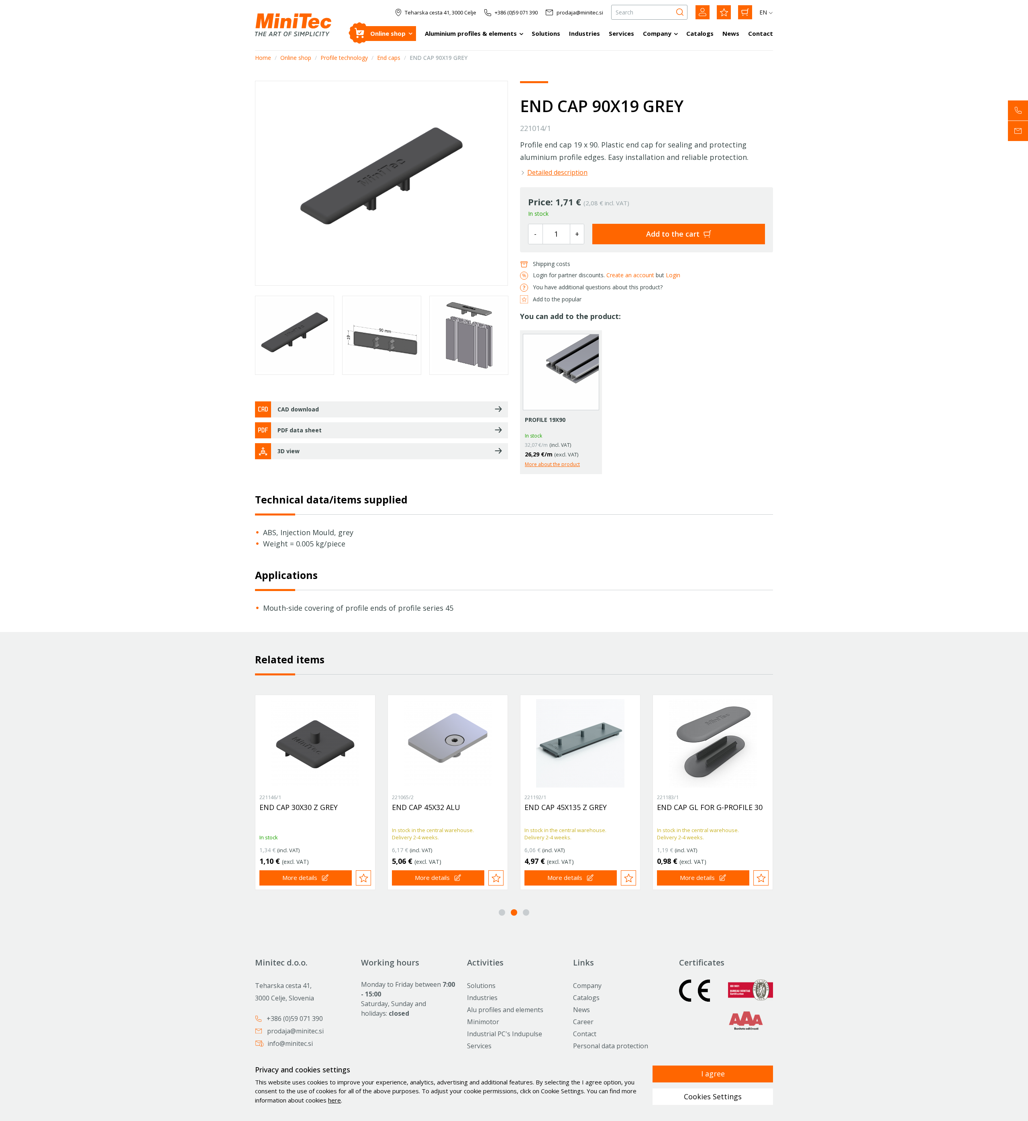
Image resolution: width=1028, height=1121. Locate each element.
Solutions (546, 33)
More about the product (552, 464)
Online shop (388, 33)
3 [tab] (526, 912)
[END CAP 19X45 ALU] (448, 743)
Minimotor (483, 1021)
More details (299, 877)
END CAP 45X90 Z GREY (696, 807)
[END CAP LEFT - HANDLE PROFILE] (580, 743)
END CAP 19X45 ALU (426, 807)
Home (263, 57)
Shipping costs (551, 264)
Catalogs (700, 33)
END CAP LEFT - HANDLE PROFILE (566, 811)
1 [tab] (502, 912)
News (730, 33)
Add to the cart (673, 234)
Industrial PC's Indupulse (504, 1033)
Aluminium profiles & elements (471, 33)
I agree (713, 1073)
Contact (760, 33)
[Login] (703, 12)
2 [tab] (514, 912)
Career (583, 1021)
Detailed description (557, 172)
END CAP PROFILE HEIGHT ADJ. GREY (311, 811)
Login (673, 275)
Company (657, 33)
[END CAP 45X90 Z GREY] (713, 743)
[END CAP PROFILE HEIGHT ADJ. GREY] (315, 743)
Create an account (630, 275)
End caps (388, 57)
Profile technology (344, 57)
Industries (584, 33)
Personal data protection (610, 1045)
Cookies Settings (713, 1096)
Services (621, 33)
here (334, 1100)
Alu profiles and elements (505, 1009)
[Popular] (724, 12)
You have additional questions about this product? (598, 287)
